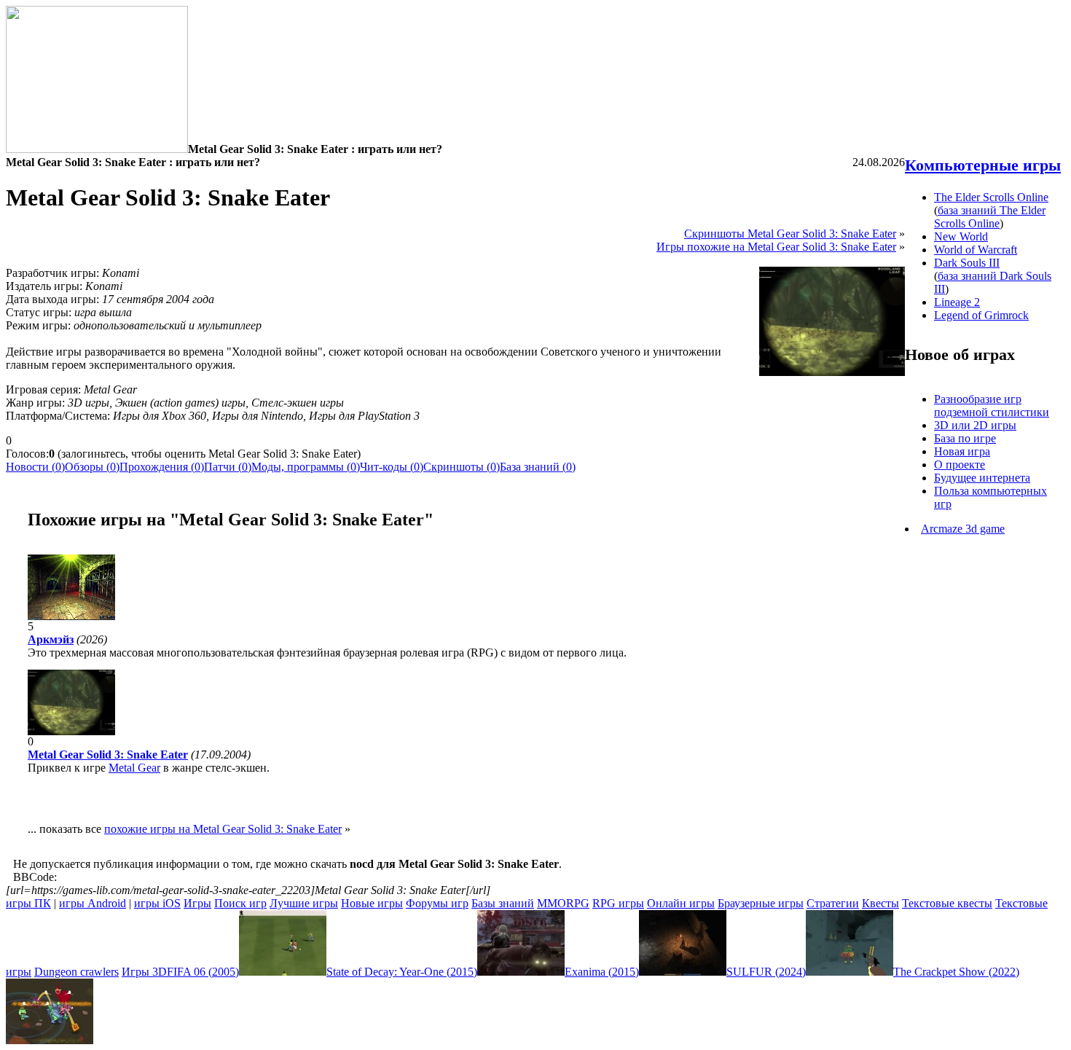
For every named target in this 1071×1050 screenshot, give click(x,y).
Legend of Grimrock (981, 315)
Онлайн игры (681, 903)
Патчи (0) (227, 467)
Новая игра (962, 451)
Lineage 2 (957, 302)
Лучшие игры (304, 903)
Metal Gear (134, 767)
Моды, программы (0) (305, 467)
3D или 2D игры (975, 425)
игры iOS (157, 903)
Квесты (880, 903)
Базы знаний (502, 903)
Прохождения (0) (161, 467)
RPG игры (618, 903)
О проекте (959, 464)
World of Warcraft (975, 249)
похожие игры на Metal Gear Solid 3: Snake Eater (223, 829)
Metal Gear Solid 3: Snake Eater (108, 754)
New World (961, 236)
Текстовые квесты (947, 903)
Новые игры (372, 903)
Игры (197, 903)
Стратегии (833, 903)
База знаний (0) (538, 467)
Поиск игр (240, 903)
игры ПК (28, 903)
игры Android (92, 903)
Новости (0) (35, 467)
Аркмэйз (51, 639)
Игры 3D (144, 971)
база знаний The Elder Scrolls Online (990, 217)
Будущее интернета (982, 477)
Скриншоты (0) (461, 467)
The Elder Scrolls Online (991, 197)
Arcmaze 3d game (963, 528)
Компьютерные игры (983, 165)
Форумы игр (437, 903)
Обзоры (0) (92, 467)
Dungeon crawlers (76, 971)
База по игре (965, 438)
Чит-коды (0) (391, 467)
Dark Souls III (967, 262)
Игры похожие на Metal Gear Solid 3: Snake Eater (776, 246)
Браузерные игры (761, 903)
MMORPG (563, 903)
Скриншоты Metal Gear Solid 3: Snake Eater (790, 233)
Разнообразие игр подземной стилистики (991, 405)
